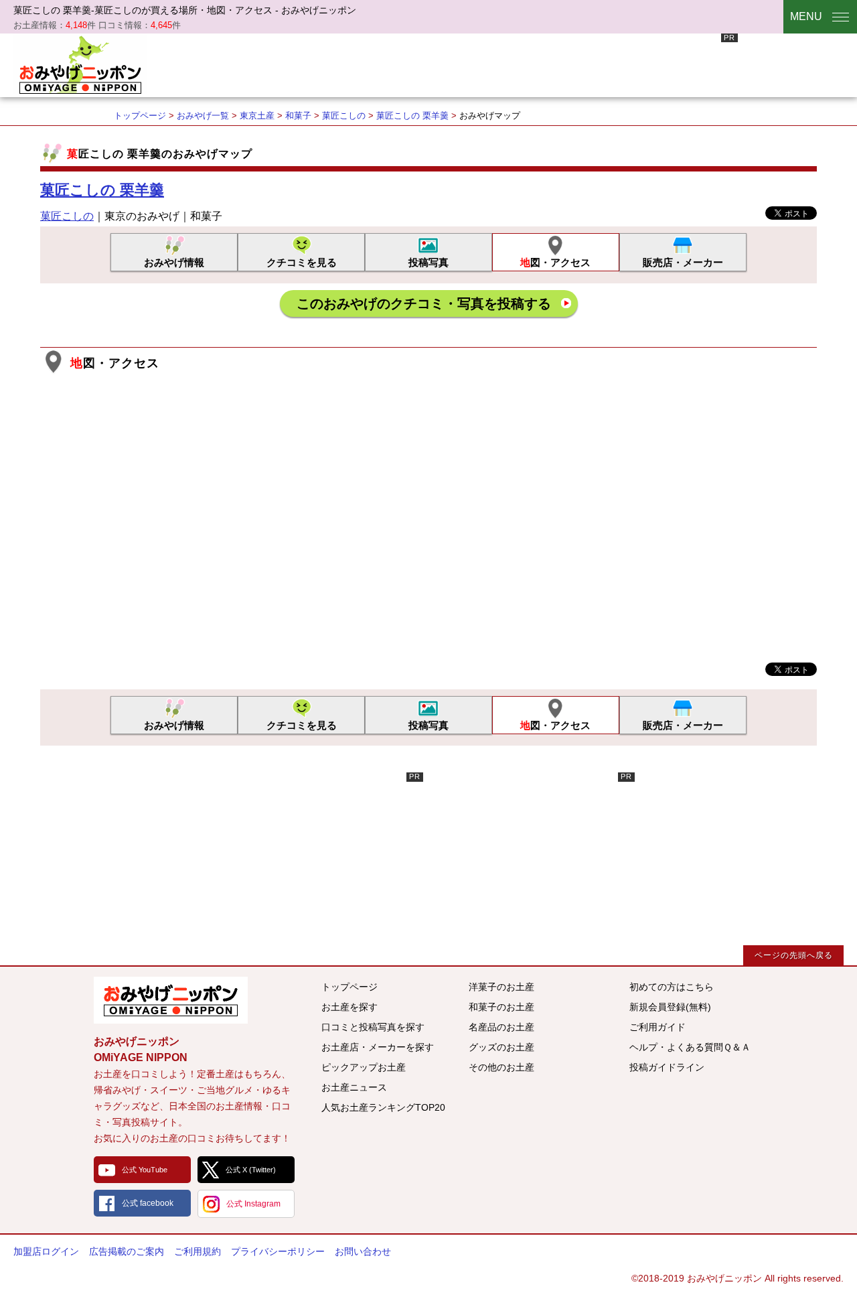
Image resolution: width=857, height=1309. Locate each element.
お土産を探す (349, 1007)
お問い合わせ (363, 1251)
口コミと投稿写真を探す (372, 1027)
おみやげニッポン (80, 63)
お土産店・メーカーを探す (377, 1047)
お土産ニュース (354, 1087)
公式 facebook (147, 1203)
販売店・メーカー (683, 262)
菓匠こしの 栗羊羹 (412, 116)
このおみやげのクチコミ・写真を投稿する (424, 303)
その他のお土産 (501, 1067)
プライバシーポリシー (278, 1251)
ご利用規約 (197, 1251)
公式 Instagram (253, 1204)
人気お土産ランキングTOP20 (383, 1107)
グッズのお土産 (501, 1047)
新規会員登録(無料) (670, 1007)
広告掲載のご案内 (126, 1251)
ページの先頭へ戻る (794, 955)
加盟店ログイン (46, 1251)
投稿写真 (428, 262)
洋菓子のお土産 (501, 986)
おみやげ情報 (174, 262)
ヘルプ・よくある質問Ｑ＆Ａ (690, 1047)
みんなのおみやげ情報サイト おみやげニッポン (171, 1000)
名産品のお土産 (501, 1027)
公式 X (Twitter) (251, 1170)
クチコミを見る (301, 262)
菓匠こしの (344, 116)
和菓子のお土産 (501, 1007)
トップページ (140, 116)
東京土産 (257, 116)
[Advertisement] (494, 63)
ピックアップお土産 (363, 1067)
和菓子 (298, 116)
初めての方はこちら (671, 986)
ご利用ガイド (657, 1027)
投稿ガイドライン (666, 1067)
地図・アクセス (555, 262)
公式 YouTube (144, 1170)
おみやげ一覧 (203, 116)
